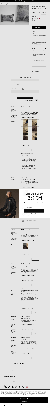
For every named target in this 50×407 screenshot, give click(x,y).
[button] (4, 404)
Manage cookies (24, 404)
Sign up (34, 210)
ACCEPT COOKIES (24, 398)
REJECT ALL (24, 401)
